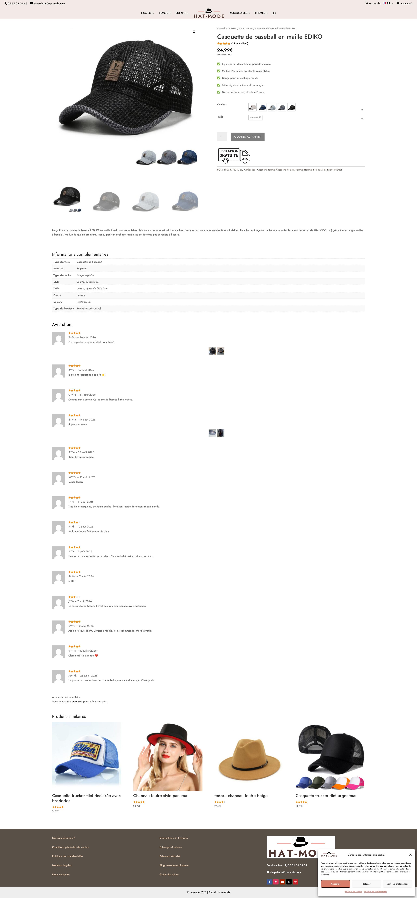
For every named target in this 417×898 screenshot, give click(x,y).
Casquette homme (285, 169)
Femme (299, 169)
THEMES (260, 13)
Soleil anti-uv (245, 28)
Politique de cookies (353, 891)
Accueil (221, 28)
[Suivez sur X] (289, 881)
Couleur (222, 104)
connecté (77, 701)
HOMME (146, 13)
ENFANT (181, 13)
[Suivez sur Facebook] (269, 881)
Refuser (366, 884)
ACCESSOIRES (238, 13)
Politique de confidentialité (375, 891)
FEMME (163, 13)
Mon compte (373, 3)
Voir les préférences (397, 884)
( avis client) (239, 43)
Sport (329, 169)
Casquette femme (266, 169)
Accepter (335, 884)
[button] (410, 854)
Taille (220, 117)
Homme (308, 169)
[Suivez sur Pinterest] (295, 881)
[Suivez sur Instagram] (276, 881)
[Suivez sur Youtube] (282, 881)
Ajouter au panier (248, 137)
